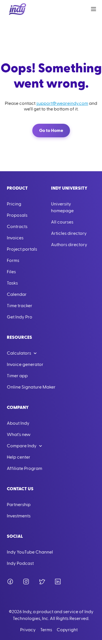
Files (11, 272)
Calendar (17, 294)
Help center (18, 457)
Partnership (19, 504)
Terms (46, 630)
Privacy (28, 630)
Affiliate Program (24, 468)
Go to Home (51, 130)
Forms (13, 260)
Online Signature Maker (31, 387)
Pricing (14, 204)
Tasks (12, 283)
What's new (19, 434)
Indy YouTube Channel (30, 552)
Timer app (17, 376)
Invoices (15, 238)
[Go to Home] (17, 9)
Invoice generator (25, 364)
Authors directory (69, 244)
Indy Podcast (20, 563)
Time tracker (19, 305)
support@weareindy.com (62, 103)
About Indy (18, 423)
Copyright (67, 630)
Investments (19, 516)
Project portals (22, 249)
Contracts (17, 226)
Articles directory (69, 233)
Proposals (17, 215)
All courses (62, 222)
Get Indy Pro (19, 317)
